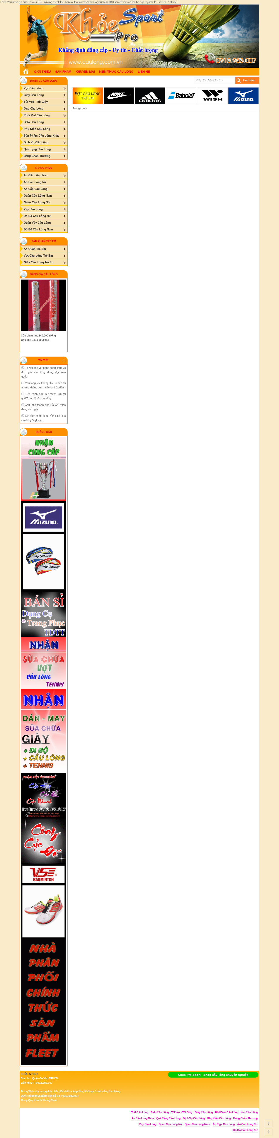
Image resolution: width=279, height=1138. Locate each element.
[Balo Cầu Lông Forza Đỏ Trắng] (139, 66)
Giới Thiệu (42, 71)
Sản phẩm (63, 71)
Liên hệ (144, 71)
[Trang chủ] (26, 72)
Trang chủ (79, 108)
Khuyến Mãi (85, 71)
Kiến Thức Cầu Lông (116, 71)
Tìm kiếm (249, 80)
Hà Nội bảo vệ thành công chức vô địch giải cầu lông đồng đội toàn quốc (43, 372)
